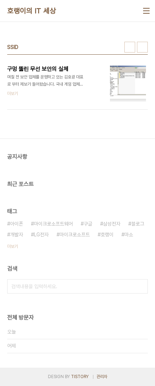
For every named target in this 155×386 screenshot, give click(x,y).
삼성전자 (111, 224)
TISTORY (80, 376)
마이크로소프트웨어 (53, 224)
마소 (128, 234)
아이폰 (16, 224)
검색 (140, 286)
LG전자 (41, 234)
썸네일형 (129, 47)
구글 (88, 224)
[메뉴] (146, 10)
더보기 (12, 246)
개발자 (16, 234)
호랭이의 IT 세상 (31, 10)
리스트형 (142, 47)
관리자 (102, 376)
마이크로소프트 (74, 234)
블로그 (137, 224)
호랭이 (107, 234)
